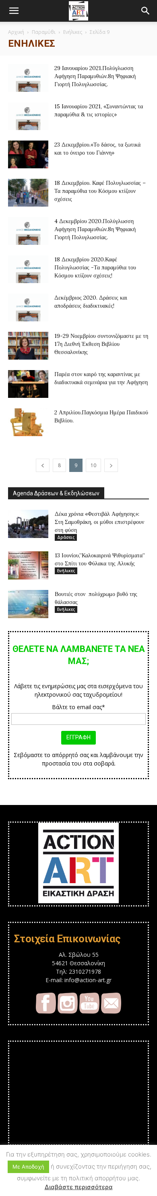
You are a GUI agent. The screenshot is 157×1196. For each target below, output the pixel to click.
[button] (14, 11)
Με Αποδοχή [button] (28, 1166)
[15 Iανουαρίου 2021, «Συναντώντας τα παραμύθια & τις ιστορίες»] (28, 116)
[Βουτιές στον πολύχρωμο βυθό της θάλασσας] (28, 604)
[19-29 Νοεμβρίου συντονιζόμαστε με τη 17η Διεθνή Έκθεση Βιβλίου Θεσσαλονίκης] (28, 346)
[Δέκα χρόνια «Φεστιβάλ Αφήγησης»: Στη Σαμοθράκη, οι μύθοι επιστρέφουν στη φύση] (28, 524)
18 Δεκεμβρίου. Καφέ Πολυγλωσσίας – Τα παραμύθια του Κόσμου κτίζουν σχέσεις (100, 191)
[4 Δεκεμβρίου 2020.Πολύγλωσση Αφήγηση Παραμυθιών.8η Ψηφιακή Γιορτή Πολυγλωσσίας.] (28, 231)
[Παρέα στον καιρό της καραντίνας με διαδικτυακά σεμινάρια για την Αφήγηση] (28, 384)
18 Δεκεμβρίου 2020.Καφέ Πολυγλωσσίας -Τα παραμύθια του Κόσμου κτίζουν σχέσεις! (95, 267)
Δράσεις (65, 537)
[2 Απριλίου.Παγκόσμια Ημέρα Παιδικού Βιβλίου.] (28, 422)
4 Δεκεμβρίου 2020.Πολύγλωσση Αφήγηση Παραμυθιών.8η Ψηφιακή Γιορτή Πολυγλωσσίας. (95, 229)
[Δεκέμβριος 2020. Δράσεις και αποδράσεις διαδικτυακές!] (28, 307)
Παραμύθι (44, 32)
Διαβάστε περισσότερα (79, 1187)
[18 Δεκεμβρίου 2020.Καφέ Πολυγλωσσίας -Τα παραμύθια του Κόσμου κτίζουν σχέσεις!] (28, 269)
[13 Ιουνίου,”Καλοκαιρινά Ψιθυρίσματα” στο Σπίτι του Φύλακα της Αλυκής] (28, 565)
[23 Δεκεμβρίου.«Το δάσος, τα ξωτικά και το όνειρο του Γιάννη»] (28, 154)
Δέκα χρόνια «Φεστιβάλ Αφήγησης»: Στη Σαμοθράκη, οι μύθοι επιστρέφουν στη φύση (99, 522)
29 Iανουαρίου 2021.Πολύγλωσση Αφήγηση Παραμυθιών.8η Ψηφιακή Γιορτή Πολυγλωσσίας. (95, 76)
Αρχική (16, 32)
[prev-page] (43, 465)
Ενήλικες (72, 32)
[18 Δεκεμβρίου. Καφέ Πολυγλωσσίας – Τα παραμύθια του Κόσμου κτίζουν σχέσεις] (28, 193)
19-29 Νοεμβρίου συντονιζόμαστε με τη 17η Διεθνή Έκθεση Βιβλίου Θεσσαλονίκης (101, 344)
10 (93, 465)
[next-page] (111, 465)
